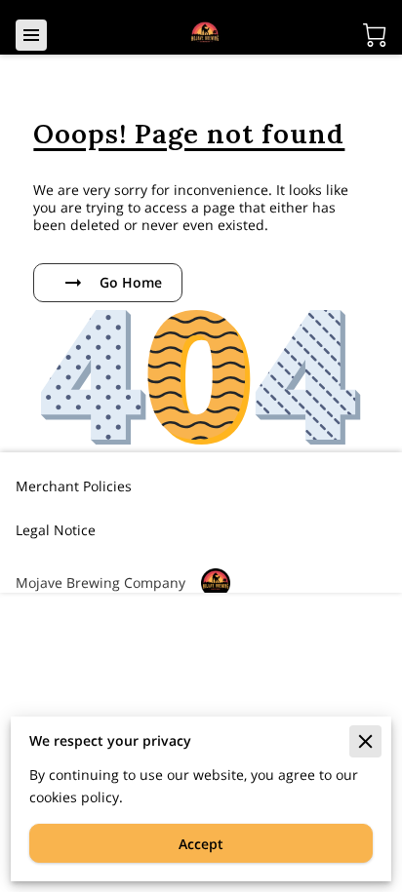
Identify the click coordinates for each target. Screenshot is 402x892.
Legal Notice (56, 530)
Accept (201, 843)
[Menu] (31, 35)
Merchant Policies (74, 486)
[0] (374, 35)
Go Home (131, 282)
